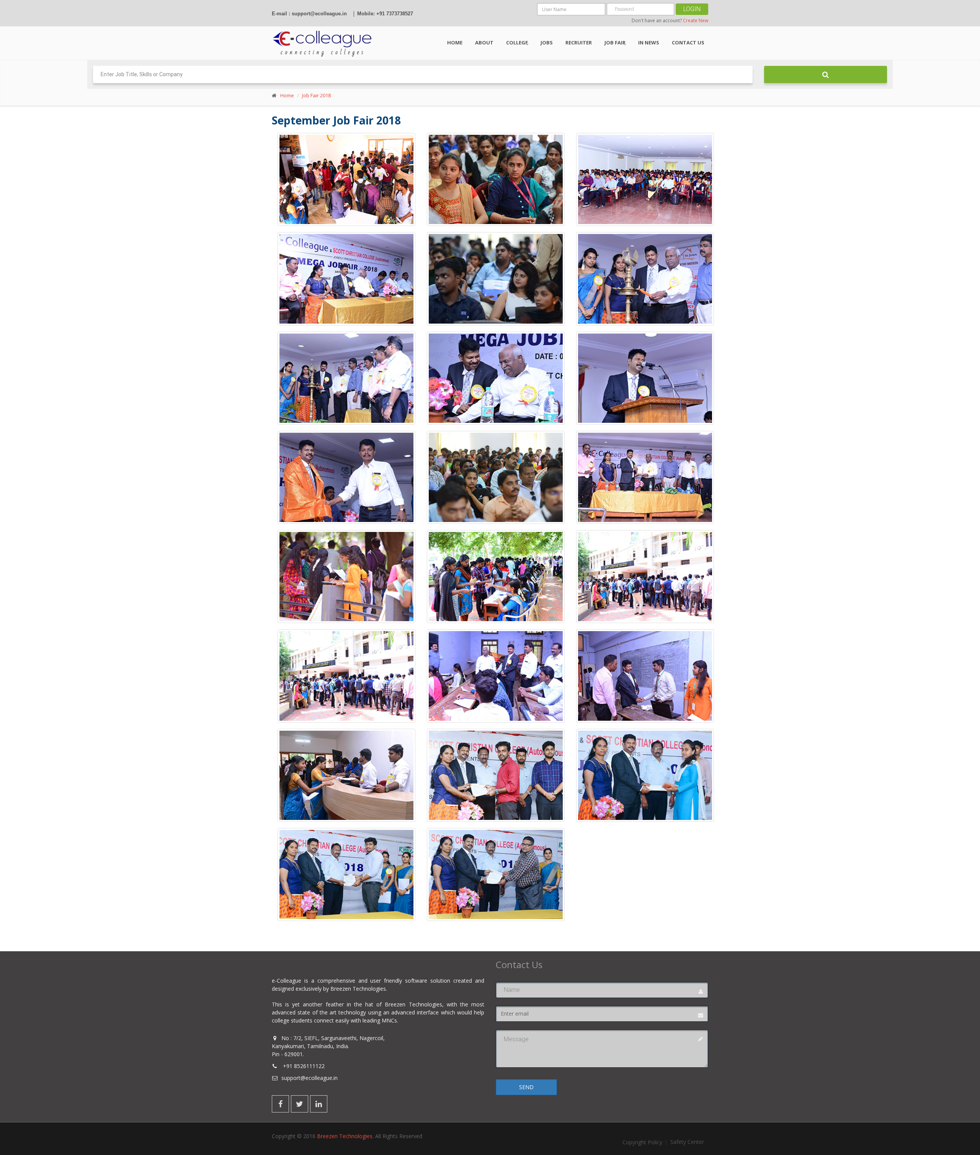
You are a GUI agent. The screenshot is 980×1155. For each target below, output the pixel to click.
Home (454, 42)
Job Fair (615, 42)
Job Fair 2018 (316, 95)
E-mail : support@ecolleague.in (309, 13)
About (484, 42)
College (517, 42)
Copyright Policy (642, 1142)
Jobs (547, 42)
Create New (695, 20)
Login (692, 9)
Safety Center (687, 1142)
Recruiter (578, 42)
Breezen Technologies (344, 1136)
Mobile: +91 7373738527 (385, 13)
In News (648, 42)
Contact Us (688, 42)
